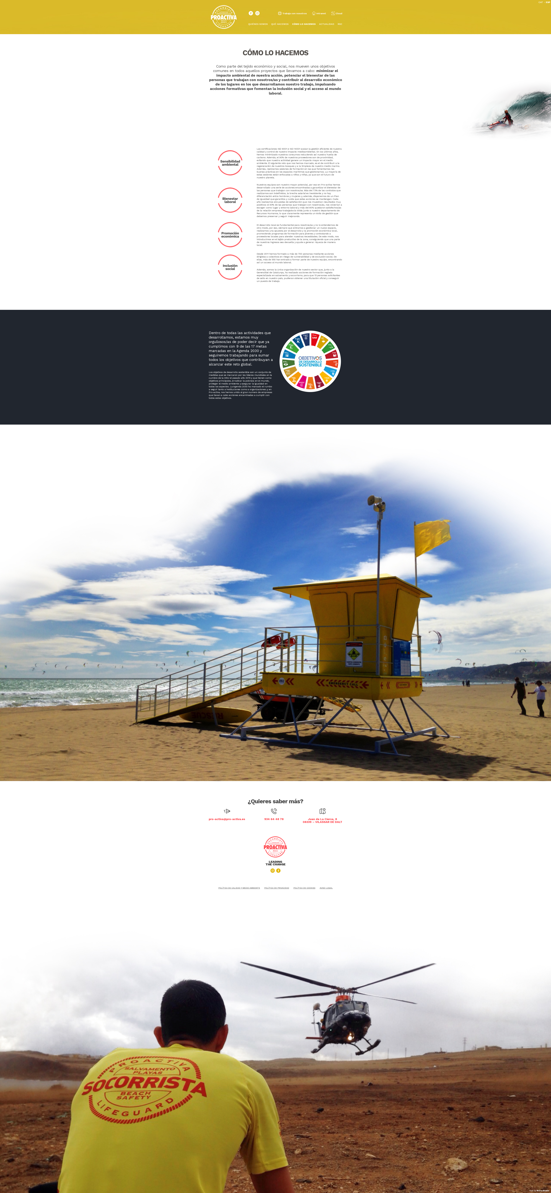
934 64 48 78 (274, 819)
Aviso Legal (326, 888)
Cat (541, 2)
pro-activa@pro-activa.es (227, 819)
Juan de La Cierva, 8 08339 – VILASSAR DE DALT (322, 820)
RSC (340, 24)
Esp (548, 2)
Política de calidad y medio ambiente (239, 888)
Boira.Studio (542, 1191)
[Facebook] (251, 13)
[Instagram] (257, 13)
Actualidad (326, 24)
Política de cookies (304, 888)
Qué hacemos (280, 24)
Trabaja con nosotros (294, 13)
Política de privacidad (276, 888)
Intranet (321, 13)
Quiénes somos (258, 24)
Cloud (339, 13)
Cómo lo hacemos (304, 24)
